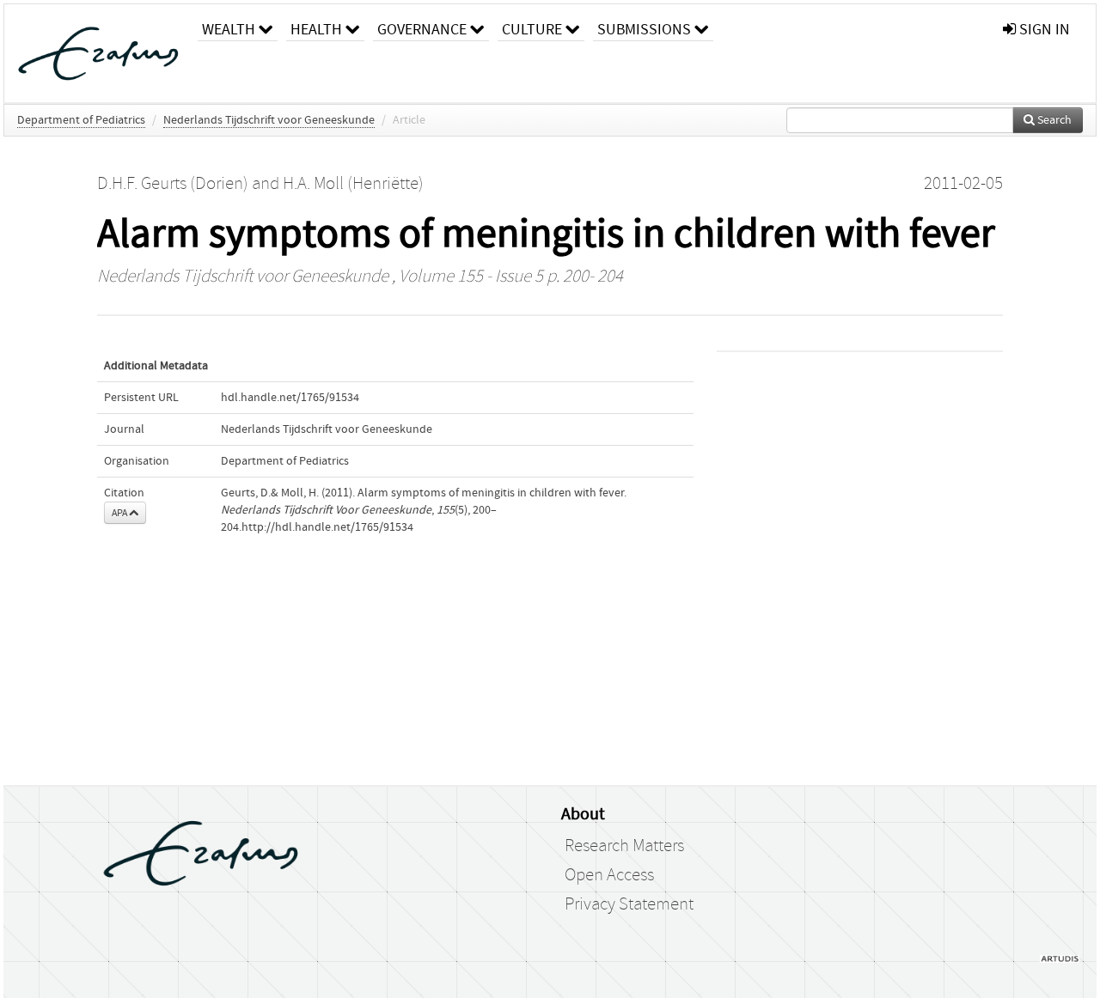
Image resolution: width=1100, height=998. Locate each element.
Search (1053, 120)
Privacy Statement (629, 904)
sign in (1043, 30)
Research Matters (624, 846)
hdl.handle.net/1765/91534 (290, 398)
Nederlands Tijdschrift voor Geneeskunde (269, 120)
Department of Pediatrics (81, 120)
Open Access (609, 875)
